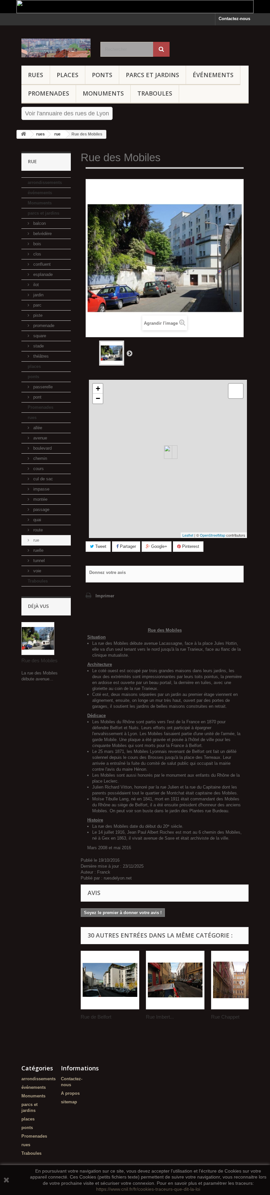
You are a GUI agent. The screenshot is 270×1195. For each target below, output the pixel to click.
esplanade (42, 274)
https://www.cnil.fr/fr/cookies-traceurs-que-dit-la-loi (148, 1189)
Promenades (48, 93)
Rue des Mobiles (39, 660)
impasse (40, 489)
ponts (102, 75)
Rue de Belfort (96, 1017)
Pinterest (190, 546)
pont (36, 397)
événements (213, 75)
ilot (35, 284)
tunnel (38, 560)
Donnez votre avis (107, 572)
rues (35, 75)
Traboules (154, 93)
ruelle (37, 550)
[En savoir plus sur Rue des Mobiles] (37, 638)
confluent (41, 264)
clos (36, 254)
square (39, 335)
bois (36, 243)
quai (36, 519)
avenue (39, 437)
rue (35, 540)
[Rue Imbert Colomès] (175, 980)
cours (38, 468)
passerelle (42, 386)
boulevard (42, 448)
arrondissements (45, 182)
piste (37, 315)
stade (38, 346)
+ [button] (98, 388)
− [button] (98, 398)
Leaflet (187, 535)
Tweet (100, 546)
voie (36, 570)
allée (37, 427)
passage (40, 509)
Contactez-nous (234, 18)
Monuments (103, 93)
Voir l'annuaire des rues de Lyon (67, 113)
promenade (43, 325)
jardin (37, 294)
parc (36, 305)
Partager (127, 546)
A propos (70, 1093)
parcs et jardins (152, 75)
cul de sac (42, 478)
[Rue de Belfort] (110, 980)
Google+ (158, 546)
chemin (39, 458)
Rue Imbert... (160, 1017)
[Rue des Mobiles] (111, 353)
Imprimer (104, 595)
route (37, 529)
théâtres (40, 356)
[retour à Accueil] (23, 134)
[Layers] (236, 391)
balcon (39, 223)
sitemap (69, 1101)
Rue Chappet (225, 1017)
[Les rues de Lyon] (56, 48)
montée (39, 499)
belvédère (42, 233)
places (67, 75)
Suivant (129, 353)
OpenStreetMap (212, 535)
